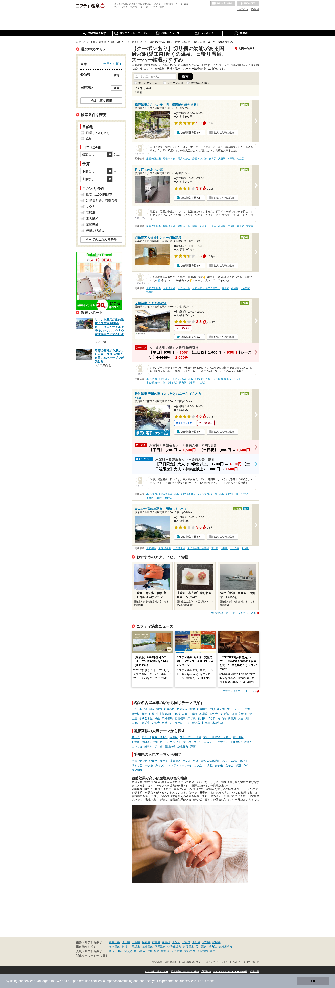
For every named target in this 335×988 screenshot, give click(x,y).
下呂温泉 (160, 946)
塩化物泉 (182, 746)
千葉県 (136, 942)
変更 (116, 75)
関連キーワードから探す (92, 955)
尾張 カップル (199, 158)
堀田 (234, 713)
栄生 (157, 718)
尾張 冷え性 (184, 158)
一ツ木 (246, 709)
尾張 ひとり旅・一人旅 (204, 226)
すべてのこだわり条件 (101, 239)
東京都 (166, 942)
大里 (240, 718)
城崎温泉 (147, 946)
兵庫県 (146, 942)
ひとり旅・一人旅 (190, 737)
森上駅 (240, 226)
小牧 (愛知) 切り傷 (155, 382)
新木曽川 (197, 722)
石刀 (187, 722)
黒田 (207, 722)
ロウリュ (137, 746)
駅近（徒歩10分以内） (217, 737)
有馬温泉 (134, 946)
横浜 (111, 951)
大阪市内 (176, 951)
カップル (175, 741)
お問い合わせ (251, 962)
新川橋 (202, 718)
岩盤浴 (148, 746)
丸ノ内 (222, 718)
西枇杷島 (180, 718)
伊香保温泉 (174, 946)
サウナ (136, 737)
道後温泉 (188, 946)
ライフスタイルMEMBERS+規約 (230, 971)
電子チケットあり (149, 82)
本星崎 (203, 713)
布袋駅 (149, 497)
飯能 (156, 951)
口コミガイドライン (217, 962)
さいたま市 (145, 951)
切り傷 (159, 746)
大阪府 (176, 942)
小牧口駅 (172, 382)
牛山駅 (201, 382)
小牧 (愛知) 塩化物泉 (185, 494)
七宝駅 (240, 158)
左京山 (186, 713)
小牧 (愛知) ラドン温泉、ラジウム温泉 (166, 379)
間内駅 (182, 382)
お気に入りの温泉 (222, 3)
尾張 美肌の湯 (153, 158)
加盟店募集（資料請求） (163, 962)
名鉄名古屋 (146, 718)
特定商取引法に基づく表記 (185, 971)
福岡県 (216, 942)
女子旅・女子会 (192, 741)
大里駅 (221, 158)
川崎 (119, 951)
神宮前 (243, 713)
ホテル (164, 741)
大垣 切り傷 (169, 288)
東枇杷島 (167, 718)
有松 (177, 713)
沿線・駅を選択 (101, 100)
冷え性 (248, 741)
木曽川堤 (217, 722)
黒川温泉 (201, 946)
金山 (252, 713)
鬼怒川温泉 (225, 946)
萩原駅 (249, 226)
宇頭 (212, 709)
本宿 (192, 709)
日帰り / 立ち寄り (98, 133)
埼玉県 (126, 942)
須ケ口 (212, 718)
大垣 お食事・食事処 (198, 548)
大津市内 (202, 951)
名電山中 (202, 709)
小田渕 (143, 709)
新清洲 (232, 718)
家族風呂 (92, 224)
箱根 (124, 946)
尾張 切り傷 (169, 158)
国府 (152, 709)
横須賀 (128, 951)
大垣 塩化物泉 (153, 288)
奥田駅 (212, 158)
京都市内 (189, 951)
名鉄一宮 (167, 722)
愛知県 (206, 942)
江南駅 (244, 494)
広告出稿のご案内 (191, 962)
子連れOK (236, 741)
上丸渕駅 (245, 288)
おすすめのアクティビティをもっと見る (233, 612)
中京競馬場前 (164, 713)
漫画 (193, 746)
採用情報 (254, 971)
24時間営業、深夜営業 (101, 200)
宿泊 (155, 741)
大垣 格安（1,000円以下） (206, 288)
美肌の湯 (170, 746)
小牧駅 (191, 382)
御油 (159, 709)
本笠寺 (214, 713)
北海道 (186, 942)
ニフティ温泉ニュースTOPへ (239, 691)
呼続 (227, 713)
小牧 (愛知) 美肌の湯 (199, 379)
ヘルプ (236, 962)
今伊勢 (179, 722)
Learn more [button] (206, 981)
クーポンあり (175, 82)
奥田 (248, 718)
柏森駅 (158, 497)
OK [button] (313, 981)
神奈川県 (114, 942)
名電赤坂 (169, 709)
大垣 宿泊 (151, 548)
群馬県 (156, 942)
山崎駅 (221, 226)
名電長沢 (182, 709)
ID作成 (255, 9)
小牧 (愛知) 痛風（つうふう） (227, 379)
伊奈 (134, 709)
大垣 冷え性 (184, 288)
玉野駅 (231, 226)
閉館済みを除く (200, 82)
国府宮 (136, 722)
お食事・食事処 (141, 741)
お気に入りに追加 (224, 132)
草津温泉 (114, 946)
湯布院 (213, 946)
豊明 (144, 713)
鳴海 (195, 713)
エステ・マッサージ (216, 741)
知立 (237, 709)
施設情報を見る (190, 132)
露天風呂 (238, 737)
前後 (152, 713)
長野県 (196, 942)
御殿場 (165, 951)
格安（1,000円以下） (155, 737)
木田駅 (231, 158)
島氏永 (146, 722)
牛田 (229, 709)
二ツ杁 (191, 718)
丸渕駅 (149, 292)
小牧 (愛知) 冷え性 (228, 494)
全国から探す (112, 63)
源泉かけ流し (95, 230)
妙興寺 (156, 722)
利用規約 (206, 971)
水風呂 (174, 737)
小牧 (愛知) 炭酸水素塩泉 (159, 494)
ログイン (242, 9)
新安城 (221, 709)
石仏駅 (168, 497)
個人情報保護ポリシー (156, 971)
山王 (134, 718)
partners (78, 981)
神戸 (212, 951)
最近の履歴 (248, 3)
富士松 (136, 713)
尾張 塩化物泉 (153, 226)
